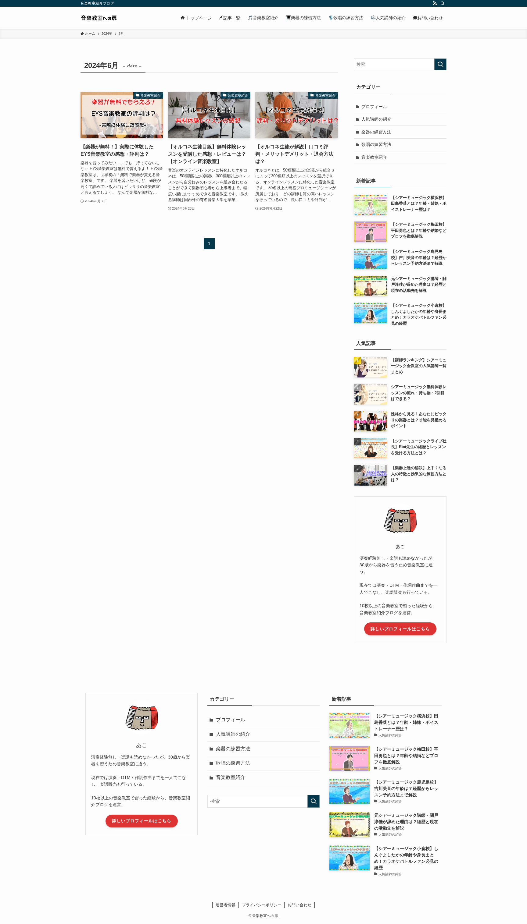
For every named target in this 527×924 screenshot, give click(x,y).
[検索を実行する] (440, 64)
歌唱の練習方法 (376, 144)
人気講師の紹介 (376, 119)
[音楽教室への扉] (99, 18)
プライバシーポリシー (261, 905)
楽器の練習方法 (376, 131)
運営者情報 (225, 905)
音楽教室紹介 (374, 157)
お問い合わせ (299, 905)
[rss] (435, 3)
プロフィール (374, 106)
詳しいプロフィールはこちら (400, 628)
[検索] (442, 3)
